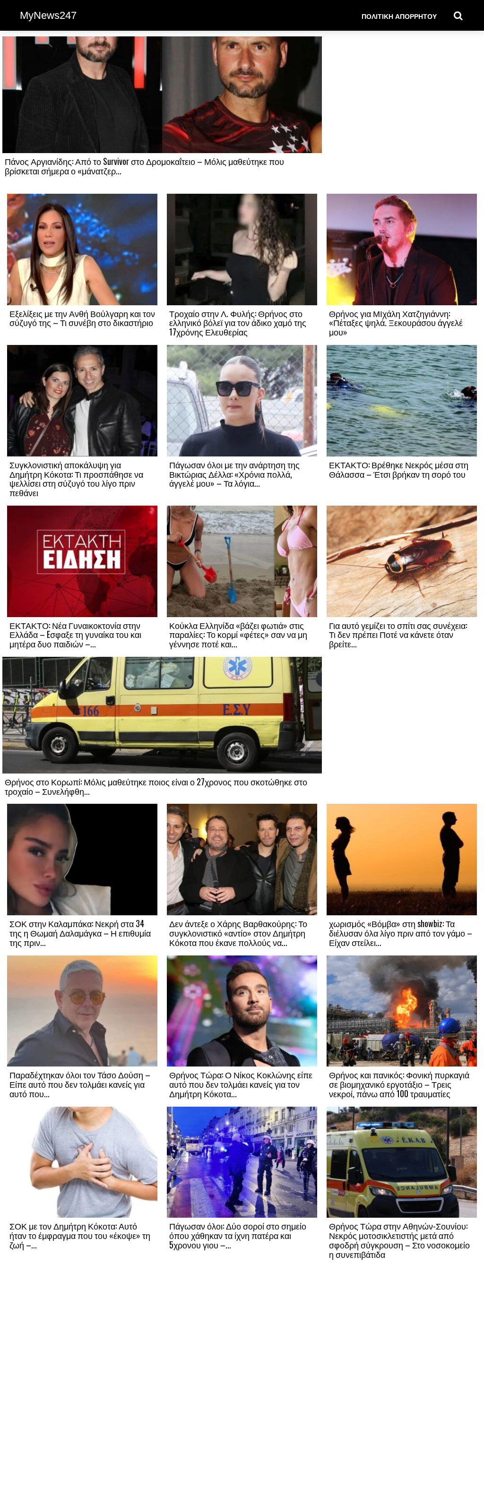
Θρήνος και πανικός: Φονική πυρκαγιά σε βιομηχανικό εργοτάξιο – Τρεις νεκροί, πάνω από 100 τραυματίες (399, 1084)
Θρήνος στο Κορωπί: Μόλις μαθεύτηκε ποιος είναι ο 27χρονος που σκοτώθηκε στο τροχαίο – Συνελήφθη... (156, 786)
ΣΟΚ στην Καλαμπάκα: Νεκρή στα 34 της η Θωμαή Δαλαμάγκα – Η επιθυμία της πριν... (80, 932)
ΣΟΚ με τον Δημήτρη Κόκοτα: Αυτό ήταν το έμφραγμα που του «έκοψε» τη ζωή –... (79, 1235)
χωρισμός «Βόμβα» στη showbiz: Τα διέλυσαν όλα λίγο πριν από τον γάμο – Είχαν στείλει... (400, 932)
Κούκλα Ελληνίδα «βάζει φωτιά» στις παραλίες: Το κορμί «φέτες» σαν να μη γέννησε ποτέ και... (238, 634)
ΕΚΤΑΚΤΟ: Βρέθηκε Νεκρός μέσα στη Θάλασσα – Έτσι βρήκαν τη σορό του (398, 469)
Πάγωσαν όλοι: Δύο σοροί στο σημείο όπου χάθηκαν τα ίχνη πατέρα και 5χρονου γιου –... (237, 1235)
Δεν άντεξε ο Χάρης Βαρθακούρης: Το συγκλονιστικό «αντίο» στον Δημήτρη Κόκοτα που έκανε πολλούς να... (238, 932)
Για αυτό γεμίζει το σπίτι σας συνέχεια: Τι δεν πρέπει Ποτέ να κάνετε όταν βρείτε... (398, 634)
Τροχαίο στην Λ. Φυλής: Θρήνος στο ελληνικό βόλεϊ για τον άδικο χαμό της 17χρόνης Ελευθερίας (237, 322)
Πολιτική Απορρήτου (399, 16)
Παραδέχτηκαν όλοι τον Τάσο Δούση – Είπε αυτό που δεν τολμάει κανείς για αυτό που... (79, 1084)
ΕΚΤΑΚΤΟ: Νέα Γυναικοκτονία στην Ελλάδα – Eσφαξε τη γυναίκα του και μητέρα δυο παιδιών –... (75, 634)
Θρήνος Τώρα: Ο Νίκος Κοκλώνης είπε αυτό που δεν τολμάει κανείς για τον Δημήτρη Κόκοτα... (240, 1084)
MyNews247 (48, 15)
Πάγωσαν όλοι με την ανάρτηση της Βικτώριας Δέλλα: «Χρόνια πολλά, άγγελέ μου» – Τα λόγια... (234, 474)
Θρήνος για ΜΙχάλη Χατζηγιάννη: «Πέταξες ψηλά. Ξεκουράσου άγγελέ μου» (396, 322)
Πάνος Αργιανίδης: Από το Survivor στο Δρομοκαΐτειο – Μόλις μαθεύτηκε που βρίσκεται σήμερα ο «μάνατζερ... (144, 166)
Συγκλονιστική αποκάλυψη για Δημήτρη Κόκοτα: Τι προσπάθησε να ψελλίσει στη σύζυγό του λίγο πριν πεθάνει (76, 478)
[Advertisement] (402, 114)
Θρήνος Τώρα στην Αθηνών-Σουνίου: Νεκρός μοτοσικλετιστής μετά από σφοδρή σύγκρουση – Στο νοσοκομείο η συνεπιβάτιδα (399, 1240)
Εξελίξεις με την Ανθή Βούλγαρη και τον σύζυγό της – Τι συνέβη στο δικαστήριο (82, 318)
